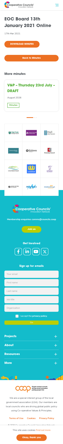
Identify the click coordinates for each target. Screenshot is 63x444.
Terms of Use (16, 418)
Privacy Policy (46, 418)
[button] (30, 117)
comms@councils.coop (44, 219)
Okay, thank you (31, 438)
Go (31, 322)
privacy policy (39, 316)
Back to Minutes (31, 58)
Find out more (43, 430)
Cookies (31, 418)
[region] (31, 434)
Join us (31, 229)
